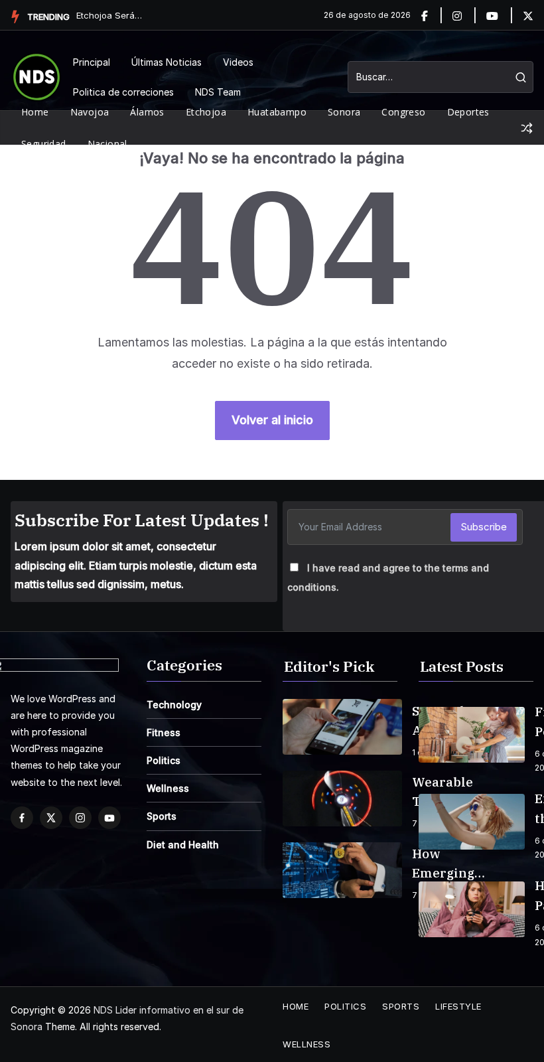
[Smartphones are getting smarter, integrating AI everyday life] (342, 727)
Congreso (403, 112)
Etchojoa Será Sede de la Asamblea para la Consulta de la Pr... (109, 15)
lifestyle (458, 1006)
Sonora (344, 112)
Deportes (468, 112)
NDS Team (218, 92)
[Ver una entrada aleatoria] (526, 128)
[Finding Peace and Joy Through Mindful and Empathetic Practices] (472, 735)
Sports (161, 816)
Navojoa (89, 112)
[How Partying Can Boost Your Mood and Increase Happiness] (472, 909)
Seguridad (43, 143)
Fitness (163, 732)
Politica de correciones (123, 92)
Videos (238, 62)
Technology (174, 704)
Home (35, 112)
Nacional (107, 143)
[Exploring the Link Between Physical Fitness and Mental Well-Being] (472, 822)
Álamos (147, 112)
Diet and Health (183, 844)
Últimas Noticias (166, 62)
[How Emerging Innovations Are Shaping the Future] (342, 870)
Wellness (168, 788)
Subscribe (483, 526)
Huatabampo (276, 112)
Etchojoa (206, 112)
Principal (91, 62)
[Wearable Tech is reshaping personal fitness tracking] (342, 798)
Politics (163, 760)
